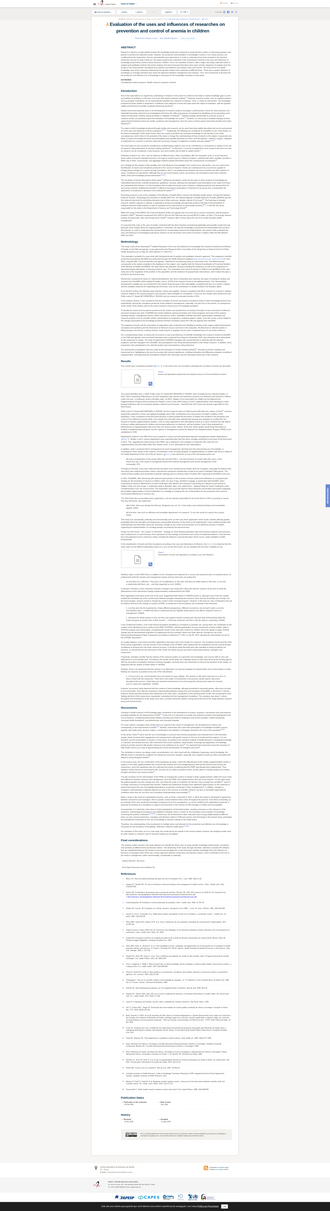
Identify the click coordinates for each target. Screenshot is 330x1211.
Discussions (103, 61)
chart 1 (158, 366)
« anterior (138, 12)
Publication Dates (104, 69)
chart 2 (209, 544)
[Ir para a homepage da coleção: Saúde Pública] (101, 3)
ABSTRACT (102, 46)
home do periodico (104, 12)
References (102, 66)
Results (101, 58)
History (100, 72)
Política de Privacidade (208, 1206)
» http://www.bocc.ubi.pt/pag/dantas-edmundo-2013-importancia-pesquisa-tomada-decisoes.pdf (161, 897)
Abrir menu (95, 4)
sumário (124, 12)
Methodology (103, 55)
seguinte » (169, 12)
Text (99, 49)
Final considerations (106, 63)
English (235, 3)
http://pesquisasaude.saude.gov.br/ (208, 259)
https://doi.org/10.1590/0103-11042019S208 (184, 19)
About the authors (188, 38)
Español (225, 3)
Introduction (103, 52)
